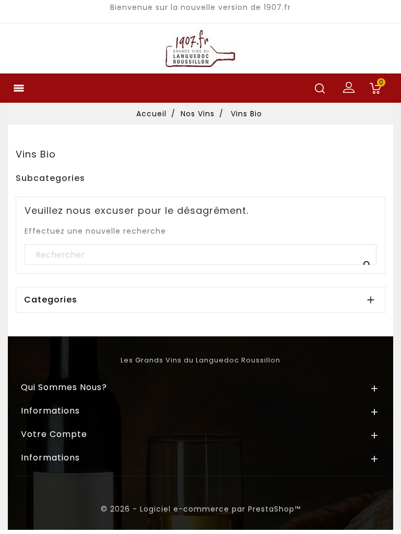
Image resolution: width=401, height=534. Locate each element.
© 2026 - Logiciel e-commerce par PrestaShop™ (201, 509)
